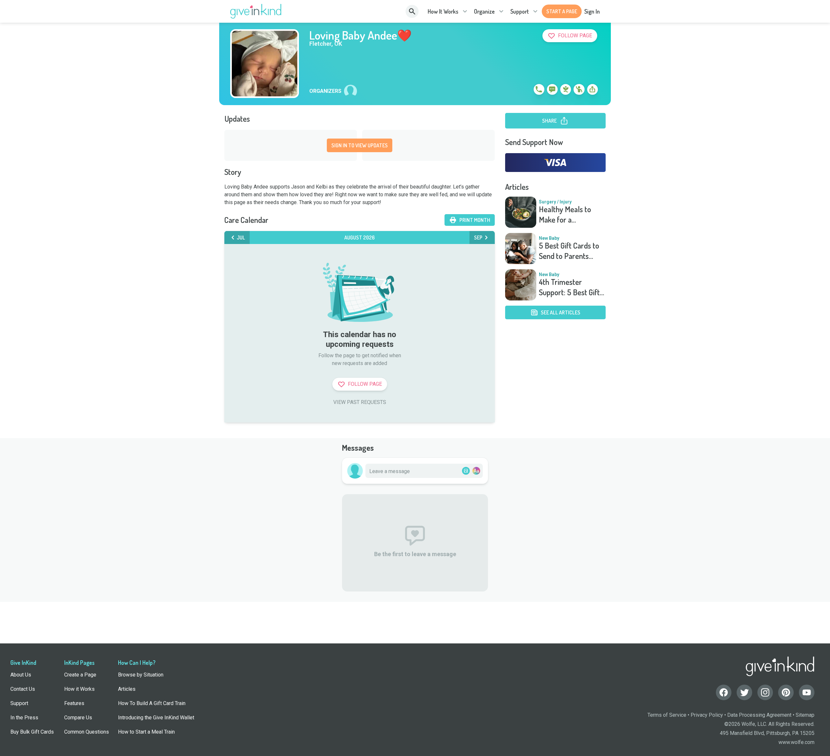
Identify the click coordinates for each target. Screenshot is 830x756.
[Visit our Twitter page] (744, 692)
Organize (484, 11)
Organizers (325, 91)
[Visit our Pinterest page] (786, 692)
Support (519, 11)
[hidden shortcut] (523, 90)
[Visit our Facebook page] (723, 692)
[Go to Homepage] (256, 11)
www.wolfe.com (796, 742)
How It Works (443, 11)
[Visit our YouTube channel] (806, 692)
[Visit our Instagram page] (765, 692)
